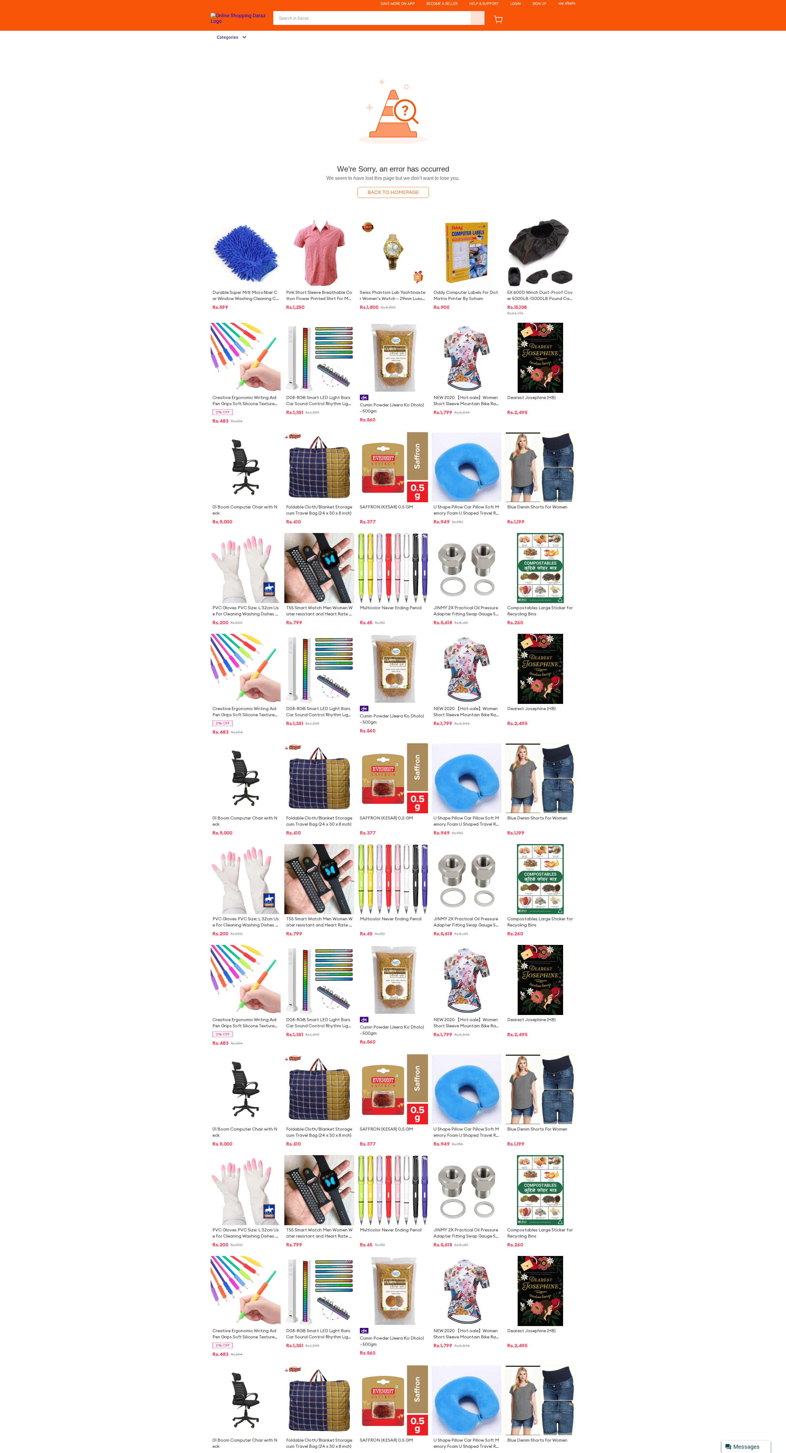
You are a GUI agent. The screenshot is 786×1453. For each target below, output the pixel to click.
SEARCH (477, 18)
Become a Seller (441, 4)
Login (515, 4)
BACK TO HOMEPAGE (393, 192)
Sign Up (539, 4)
